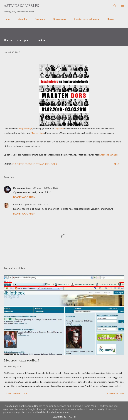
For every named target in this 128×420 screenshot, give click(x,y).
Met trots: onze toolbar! (21, 360)
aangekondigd (25, 128)
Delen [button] (117, 164)
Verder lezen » (115, 393)
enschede (18, 164)
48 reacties (20, 393)
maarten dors (48, 164)
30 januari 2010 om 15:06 (45, 187)
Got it (72, 416)
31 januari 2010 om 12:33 (35, 204)
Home (7, 19)
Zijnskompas (59, 19)
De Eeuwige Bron (22, 187)
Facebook (40, 19)
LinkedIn (22, 19)
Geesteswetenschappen (86, 19)
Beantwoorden (24, 197)
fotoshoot (32, 164)
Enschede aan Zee (108, 154)
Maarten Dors (37, 133)
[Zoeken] (115, 5)
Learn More (59, 416)
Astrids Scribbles (21, 5)
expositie (59, 128)
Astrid (16, 204)
